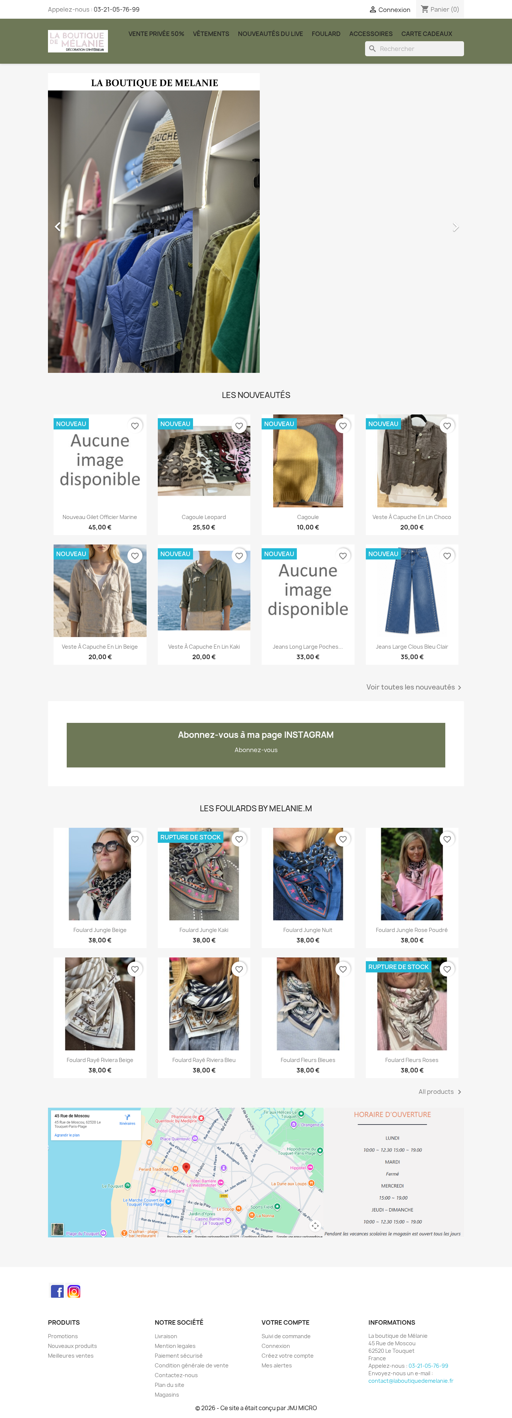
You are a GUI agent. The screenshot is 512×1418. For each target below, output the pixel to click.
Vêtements (211, 34)
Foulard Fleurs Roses (412, 1060)
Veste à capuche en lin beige (100, 646)
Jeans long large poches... (308, 646)
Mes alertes (277, 1365)
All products (441, 1091)
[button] (79, 223)
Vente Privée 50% (156, 34)
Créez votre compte (288, 1355)
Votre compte (286, 1322)
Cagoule (308, 517)
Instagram (72, 1290)
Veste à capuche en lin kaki (204, 646)
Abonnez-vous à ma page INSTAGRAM (256, 734)
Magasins (167, 1394)
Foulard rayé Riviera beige (100, 1060)
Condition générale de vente (192, 1365)
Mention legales (175, 1345)
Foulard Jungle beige (100, 929)
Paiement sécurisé (179, 1355)
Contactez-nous (176, 1375)
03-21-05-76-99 (116, 9)
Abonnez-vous (256, 750)
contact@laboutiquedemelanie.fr (411, 1380)
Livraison (166, 1336)
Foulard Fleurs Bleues (308, 1060)
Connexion (276, 1345)
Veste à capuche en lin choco (412, 517)
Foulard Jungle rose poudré (412, 929)
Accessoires (371, 34)
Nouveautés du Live (270, 34)
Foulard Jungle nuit (307, 929)
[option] (256, 223)
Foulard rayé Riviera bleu (204, 1060)
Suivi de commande (286, 1336)
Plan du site (169, 1384)
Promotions (63, 1336)
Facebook (56, 1290)
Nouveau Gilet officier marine (100, 517)
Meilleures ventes (71, 1355)
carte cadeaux (426, 34)
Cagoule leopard (204, 517)
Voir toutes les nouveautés (415, 687)
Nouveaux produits (72, 1345)
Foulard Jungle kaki (204, 929)
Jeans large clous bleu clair (412, 646)
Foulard (326, 34)
